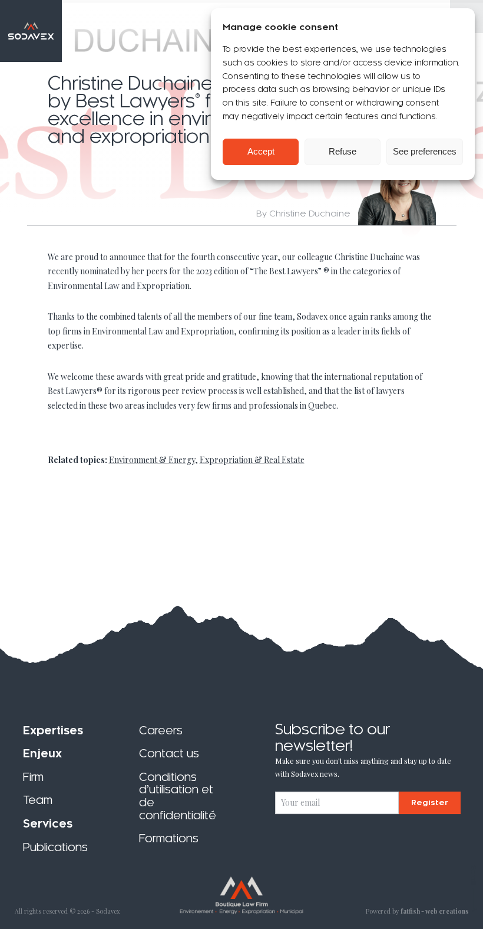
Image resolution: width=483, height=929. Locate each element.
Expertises (53, 730)
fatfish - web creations (435, 911)
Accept (260, 151)
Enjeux (42, 753)
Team (37, 801)
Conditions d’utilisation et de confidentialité (177, 796)
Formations (169, 838)
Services (47, 824)
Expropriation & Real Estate (252, 459)
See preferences (424, 151)
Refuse (342, 151)
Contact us (169, 753)
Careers (161, 730)
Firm (33, 777)
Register (429, 803)
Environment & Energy (152, 459)
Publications (55, 847)
